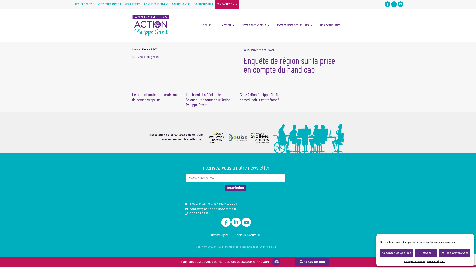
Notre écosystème (254, 25)
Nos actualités (330, 25)
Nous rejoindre (181, 4)
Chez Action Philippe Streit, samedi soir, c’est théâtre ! (259, 97)
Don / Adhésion (225, 4)
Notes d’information (109, 4)
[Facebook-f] (387, 4)
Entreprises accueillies (293, 25)
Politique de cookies (414, 261)
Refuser (426, 253)
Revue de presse (84, 4)
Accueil (208, 25)
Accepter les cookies (396, 253)
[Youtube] (400, 4)
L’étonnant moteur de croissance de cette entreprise (156, 97)
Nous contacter (203, 4)
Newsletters (132, 4)
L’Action (225, 25)
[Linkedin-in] (394, 4)
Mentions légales (436, 261)
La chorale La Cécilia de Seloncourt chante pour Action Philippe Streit (208, 99)
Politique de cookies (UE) (248, 235)
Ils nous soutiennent (156, 4)
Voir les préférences (455, 253)
